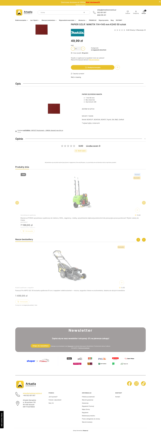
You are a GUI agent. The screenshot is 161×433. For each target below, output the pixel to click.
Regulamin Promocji (80, 4)
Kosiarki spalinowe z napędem (24, 287)
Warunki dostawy (87, 422)
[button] (88, 12)
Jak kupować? (53, 396)
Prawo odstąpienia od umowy (91, 419)
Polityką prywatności (83, 348)
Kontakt (117, 396)
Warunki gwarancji (87, 400)
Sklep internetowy (80, 430)
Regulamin (70, 346)
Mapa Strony (86, 409)
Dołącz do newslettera (41, 346)
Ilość (72, 45)
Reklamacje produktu (88, 415)
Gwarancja (85, 403)
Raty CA (51, 403)
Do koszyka (29, 231)
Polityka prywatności (88, 396)
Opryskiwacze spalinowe (28, 215)
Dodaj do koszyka (94, 67)
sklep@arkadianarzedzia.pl (106, 10)
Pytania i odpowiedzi (55, 400)
